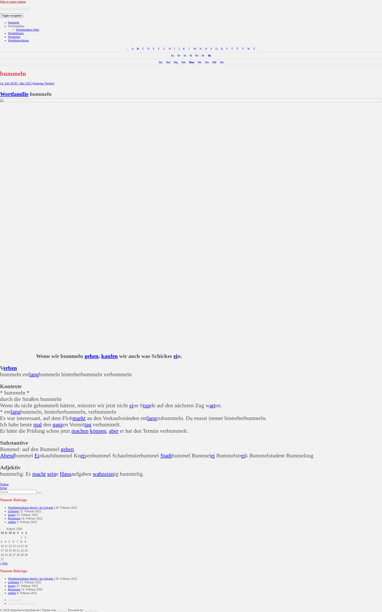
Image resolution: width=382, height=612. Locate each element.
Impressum (15, 599)
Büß (214, 62)
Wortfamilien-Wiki (27, 29)
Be (178, 55)
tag (88, 424)
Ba (172, 55)
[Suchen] (39, 492)
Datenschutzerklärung (21, 603)
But (221, 62)
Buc (161, 62)
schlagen (13, 511)
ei (175, 356)
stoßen (12, 522)
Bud (168, 62)
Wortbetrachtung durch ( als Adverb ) (31, 507)
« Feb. (4, 563)
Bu (209, 55)
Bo (196, 55)
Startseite (13, 22)
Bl (191, 55)
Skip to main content (13, 1)
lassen (12, 514)
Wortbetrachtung (18, 40)
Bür (199, 62)
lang (34, 374)
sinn (109, 474)
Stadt (166, 455)
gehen (91, 356)
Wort (6, 94)
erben (10, 368)
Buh (183, 62)
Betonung (14, 518)
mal (37, 424)
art (212, 405)
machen (80, 431)
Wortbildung (16, 33)
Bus (207, 62)
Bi (185, 55)
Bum (191, 62)
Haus (65, 474)
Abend (7, 455)
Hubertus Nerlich (43, 83)
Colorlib (62, 610)
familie (20, 94)
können (98, 431)
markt (79, 418)
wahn (99, 474)
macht (39, 474)
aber (113, 431)
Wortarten (14, 37)
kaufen (109, 356)
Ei (36, 455)
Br (203, 55)
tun (146, 405)
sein (51, 474)
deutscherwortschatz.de (14, 8)
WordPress (90, 610)
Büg (176, 62)
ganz (58, 424)
